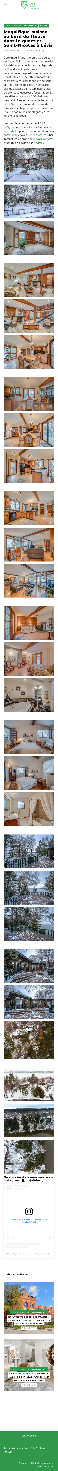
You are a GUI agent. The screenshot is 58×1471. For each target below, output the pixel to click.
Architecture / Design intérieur (20, 25)
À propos (23, 1463)
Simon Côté (35, 135)
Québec (43, 25)
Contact (35, 1463)
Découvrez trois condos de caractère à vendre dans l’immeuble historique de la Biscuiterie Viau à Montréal (29, 1320)
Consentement (29, 1435)
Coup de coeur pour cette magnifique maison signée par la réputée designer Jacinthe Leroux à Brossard (29, 1377)
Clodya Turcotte (43, 139)
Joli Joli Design (37, 50)
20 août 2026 (29, 1328)
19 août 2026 (29, 1384)
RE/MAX (13, 131)
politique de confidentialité (46, 1465)
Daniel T (39, 143)
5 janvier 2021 (14, 50)
